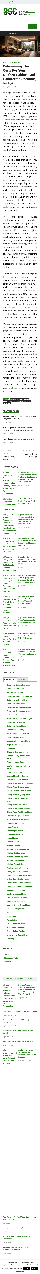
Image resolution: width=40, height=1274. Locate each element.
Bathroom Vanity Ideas (16, 726)
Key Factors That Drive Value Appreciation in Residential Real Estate (27, 620)
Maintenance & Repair (16, 890)
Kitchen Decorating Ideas (17, 857)
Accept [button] (26, 1268)
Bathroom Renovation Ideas (18, 711)
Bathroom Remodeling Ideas (19, 707)
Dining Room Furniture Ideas (19, 791)
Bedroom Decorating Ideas (18, 730)
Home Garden (12, 827)
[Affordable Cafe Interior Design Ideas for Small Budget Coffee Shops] (10, 499)
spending (6, 403)
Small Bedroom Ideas (16, 927)
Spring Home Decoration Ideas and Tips (18, 1041)
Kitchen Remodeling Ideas (18, 864)
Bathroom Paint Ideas (16, 704)
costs (26, 399)
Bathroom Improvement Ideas (19, 696)
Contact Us (8, 954)
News (9, 913)
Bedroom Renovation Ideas (18, 741)
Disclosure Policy (11, 958)
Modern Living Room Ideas (18, 909)
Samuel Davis (20, 87)
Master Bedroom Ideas (16, 894)
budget (13, 399)
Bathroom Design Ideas (17, 689)
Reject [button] (34, 1268)
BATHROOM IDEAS (15, 692)
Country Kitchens (14, 772)
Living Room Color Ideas (17, 872)
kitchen (27, 401)
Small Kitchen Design (16, 931)
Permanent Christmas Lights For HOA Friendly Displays (26, 636)
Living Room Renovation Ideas (20, 886)
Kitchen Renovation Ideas (18, 868)
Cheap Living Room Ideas (18, 752)
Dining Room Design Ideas (18, 787)
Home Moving (12, 838)
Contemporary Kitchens (17, 762)
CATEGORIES (10, 679)
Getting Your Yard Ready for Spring (16, 1228)
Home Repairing (13, 842)
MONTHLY (22, 679)
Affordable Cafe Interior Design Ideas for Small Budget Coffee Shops (27, 501)
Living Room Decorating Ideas (19, 875)
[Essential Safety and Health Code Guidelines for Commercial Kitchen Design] (10, 557)
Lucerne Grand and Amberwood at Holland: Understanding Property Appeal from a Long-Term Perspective (27, 476)
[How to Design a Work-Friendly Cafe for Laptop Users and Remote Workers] (10, 597)
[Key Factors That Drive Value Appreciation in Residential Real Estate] (10, 618)
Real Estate (11, 916)
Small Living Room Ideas (17, 935)
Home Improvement (15, 831)
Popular (8, 979)
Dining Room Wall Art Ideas (18, 808)
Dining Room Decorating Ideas (20, 783)
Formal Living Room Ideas (18, 819)
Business (11, 748)
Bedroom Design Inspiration (19, 733)
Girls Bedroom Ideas (15, 823)
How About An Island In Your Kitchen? (19, 439)
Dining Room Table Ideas (17, 805)
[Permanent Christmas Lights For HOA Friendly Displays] (10, 634)
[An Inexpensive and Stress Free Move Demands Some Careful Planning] (10, 1050)
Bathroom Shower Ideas (17, 715)
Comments (19, 979)
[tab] (10, 679)
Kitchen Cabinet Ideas (16, 853)
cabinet (20, 399)
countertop (8, 401)
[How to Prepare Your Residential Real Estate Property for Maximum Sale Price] (10, 539)
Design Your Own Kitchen (11, 62)
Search (33, 26)
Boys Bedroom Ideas (16, 745)
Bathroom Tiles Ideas (16, 722)
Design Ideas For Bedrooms (18, 776)
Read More (20, 1271)
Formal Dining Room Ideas (18, 816)
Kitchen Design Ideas (16, 860)
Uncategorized (13, 939)
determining (18, 401)
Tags (30, 979)
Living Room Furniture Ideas (19, 883)
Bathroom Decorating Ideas (18, 685)
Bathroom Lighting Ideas (17, 700)
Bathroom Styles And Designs (19, 719)
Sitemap (7, 962)
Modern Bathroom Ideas (17, 898)
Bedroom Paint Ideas (15, 737)
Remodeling (12, 920)
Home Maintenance (15, 834)
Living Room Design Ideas (18, 879)
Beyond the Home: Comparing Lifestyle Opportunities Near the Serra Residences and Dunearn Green (27, 519)
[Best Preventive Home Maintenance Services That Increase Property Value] (10, 650)
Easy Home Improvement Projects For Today (20, 1011)
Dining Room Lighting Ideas (18, 795)
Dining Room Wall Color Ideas (19, 812)
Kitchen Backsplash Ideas (18, 849)
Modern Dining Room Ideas (18, 905)
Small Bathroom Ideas (16, 924)
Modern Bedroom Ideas (17, 901)
